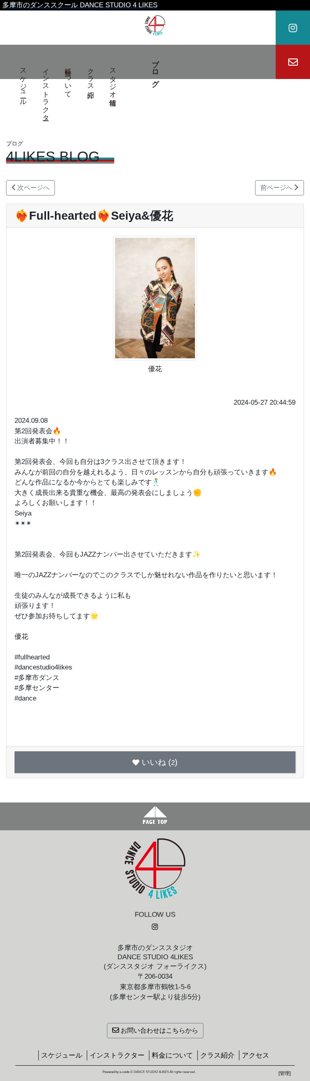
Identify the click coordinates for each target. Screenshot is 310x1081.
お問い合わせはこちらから (158, 1030)
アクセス (255, 1055)
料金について (68, 79)
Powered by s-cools (116, 1072)
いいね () (160, 762)
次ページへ (33, 187)
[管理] (285, 1073)
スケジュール (23, 83)
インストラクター (46, 90)
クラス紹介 (90, 75)
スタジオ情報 (113, 79)
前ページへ (277, 187)
